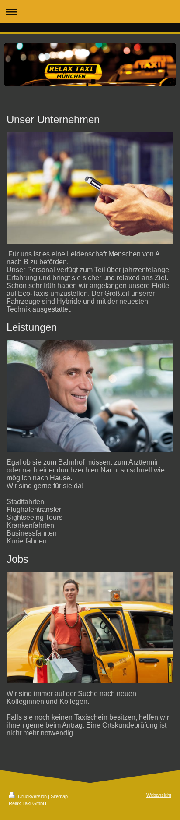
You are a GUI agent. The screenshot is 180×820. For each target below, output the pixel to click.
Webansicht (158, 795)
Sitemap (59, 796)
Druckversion (32, 796)
